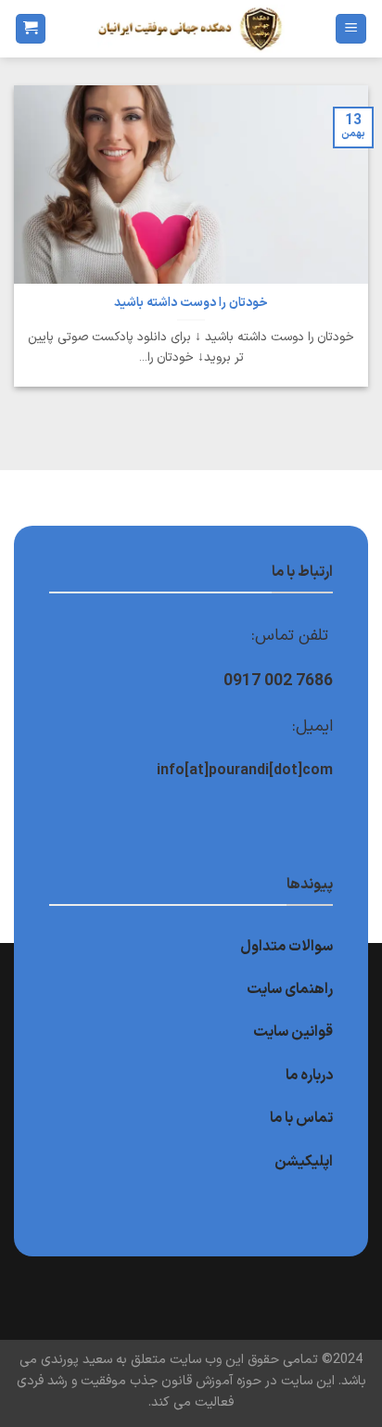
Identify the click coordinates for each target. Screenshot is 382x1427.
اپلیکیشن (303, 1162)
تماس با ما (301, 1118)
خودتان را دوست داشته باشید (191, 303)
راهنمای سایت (290, 989)
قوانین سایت (293, 1032)
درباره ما (309, 1075)
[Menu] (351, 29)
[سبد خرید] (30, 29)
